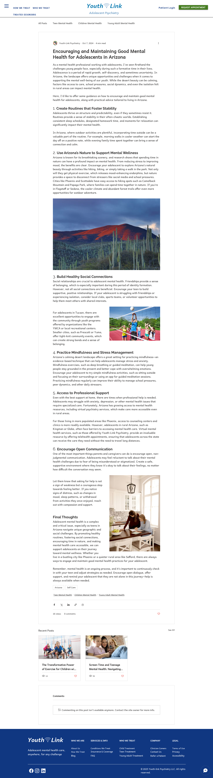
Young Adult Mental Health (121, 23)
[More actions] (158, 43)
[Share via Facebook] (54, 604)
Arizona (58, 587)
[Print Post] (82, 604)
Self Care (71, 587)
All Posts (42, 23)
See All (171, 630)
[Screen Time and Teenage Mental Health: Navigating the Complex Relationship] (107, 647)
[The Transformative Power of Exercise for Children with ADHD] (59, 647)
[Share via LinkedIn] (68, 604)
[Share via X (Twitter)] (61, 604)
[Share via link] (75, 604)
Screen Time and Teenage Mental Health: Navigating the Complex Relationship (105, 667)
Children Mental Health (90, 23)
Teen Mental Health (62, 23)
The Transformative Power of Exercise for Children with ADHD (59, 667)
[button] (41, 8)
